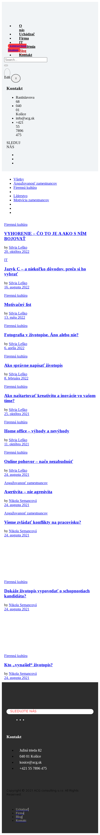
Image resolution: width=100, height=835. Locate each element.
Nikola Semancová (23, 501)
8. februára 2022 (16, 378)
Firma (24, 38)
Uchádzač (27, 34)
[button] (17, 48)
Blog (22, 51)
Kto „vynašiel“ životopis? (28, 664)
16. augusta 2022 (16, 287)
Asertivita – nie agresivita (28, 491)
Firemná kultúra (25, 188)
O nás (21, 28)
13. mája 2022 (14, 317)
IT (6, 260)
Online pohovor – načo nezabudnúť (38, 461)
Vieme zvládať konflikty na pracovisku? (42, 522)
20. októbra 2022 (16, 252)
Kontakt (25, 55)
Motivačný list (17, 304)
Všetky (18, 179)
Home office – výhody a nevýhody (36, 430)
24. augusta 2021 (16, 475)
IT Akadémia (27, 44)
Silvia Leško (18, 247)
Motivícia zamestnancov (31, 200)
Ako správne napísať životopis (33, 365)
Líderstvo (20, 196)
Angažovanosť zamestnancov (35, 183)
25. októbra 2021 (16, 414)
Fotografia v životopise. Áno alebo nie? (41, 334)
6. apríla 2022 (14, 348)
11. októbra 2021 (16, 444)
